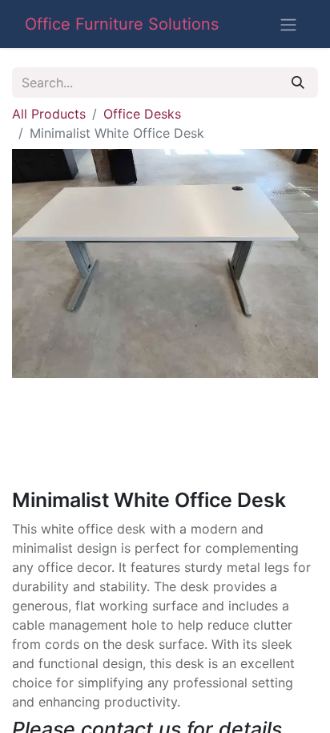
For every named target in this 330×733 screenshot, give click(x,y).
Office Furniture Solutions (122, 24)
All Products (49, 114)
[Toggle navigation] (288, 24)
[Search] (298, 82)
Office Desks (142, 114)
